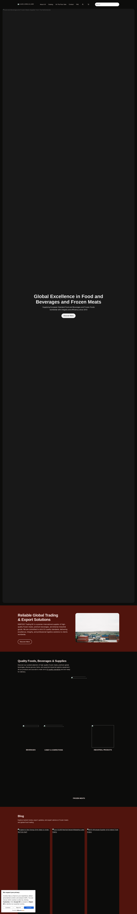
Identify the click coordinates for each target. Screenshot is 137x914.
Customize (7, 907)
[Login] (82, 4)
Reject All (18, 907)
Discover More (68, 316)
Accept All (29, 907)
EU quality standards (53, 669)
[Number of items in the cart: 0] (88, 4)
